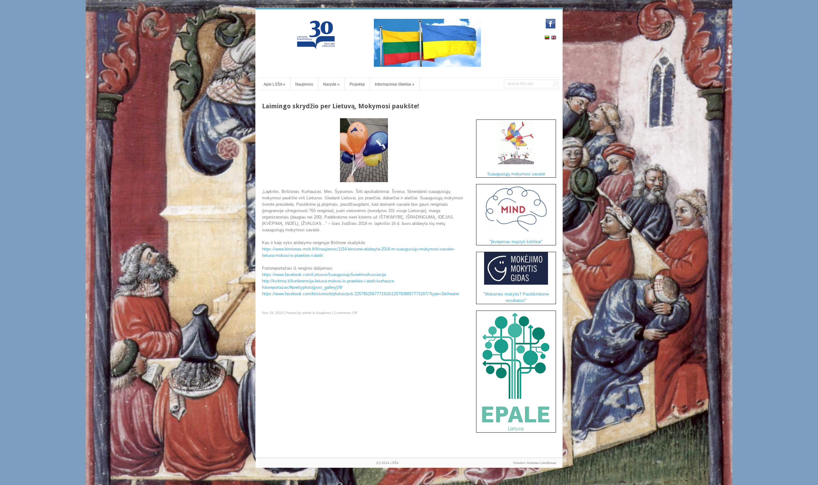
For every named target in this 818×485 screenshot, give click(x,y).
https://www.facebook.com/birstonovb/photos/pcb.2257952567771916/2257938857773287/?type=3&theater (360, 293)
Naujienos (304, 84)
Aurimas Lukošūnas (541, 463)
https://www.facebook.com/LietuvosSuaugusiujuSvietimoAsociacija (324, 274)
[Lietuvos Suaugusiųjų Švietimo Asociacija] (316, 47)
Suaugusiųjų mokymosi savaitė (516, 174)
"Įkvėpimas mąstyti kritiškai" (516, 241)
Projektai (357, 84)
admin (307, 313)
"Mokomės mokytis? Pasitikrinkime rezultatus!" (516, 297)
